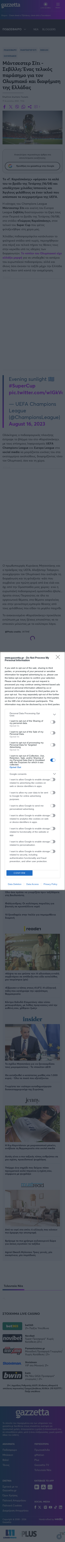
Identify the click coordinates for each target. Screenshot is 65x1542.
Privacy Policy (50, 884)
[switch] (52, 722)
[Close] (59, 658)
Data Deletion (14, 884)
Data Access (32, 884)
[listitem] (32, 714)
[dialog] (32, 771)
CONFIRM (19, 873)
